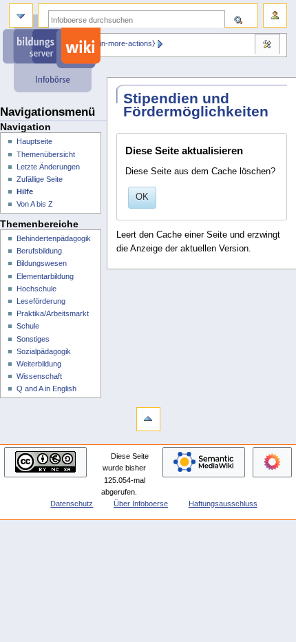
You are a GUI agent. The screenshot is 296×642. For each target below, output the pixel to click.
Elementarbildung (45, 276)
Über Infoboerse (141, 503)
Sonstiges (33, 339)
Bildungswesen (42, 263)
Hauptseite (34, 141)
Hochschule (36, 288)
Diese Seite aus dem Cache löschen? (200, 171)
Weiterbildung (39, 364)
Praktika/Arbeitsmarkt (53, 313)
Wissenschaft (39, 376)
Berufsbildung (39, 251)
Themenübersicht (46, 154)
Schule (28, 326)
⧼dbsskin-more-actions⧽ (116, 43)
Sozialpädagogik (44, 351)
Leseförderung (41, 301)
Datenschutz (71, 503)
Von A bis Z (35, 204)
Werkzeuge (267, 45)
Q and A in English (46, 388)
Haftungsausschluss (223, 503)
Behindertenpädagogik (54, 238)
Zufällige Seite (40, 179)
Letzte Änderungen (48, 167)
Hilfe (25, 191)
